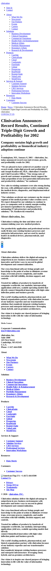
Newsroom (11, 360)
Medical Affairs (13, 389)
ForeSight (10, 416)
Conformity (11, 414)
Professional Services (15, 448)
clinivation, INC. (16, 494)
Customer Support (14, 441)
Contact (9, 369)
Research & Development (17, 396)
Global (9, 419)
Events (9, 365)
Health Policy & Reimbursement (20, 387)
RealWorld (11, 423)
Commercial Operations (16, 384)
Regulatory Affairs (14, 394)
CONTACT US (7, 114)
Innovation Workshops (16, 450)
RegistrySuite (12, 426)
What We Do (12, 357)
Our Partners (12, 362)
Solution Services (13, 443)
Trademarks (11, 487)
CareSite (10, 407)
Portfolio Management (16, 392)
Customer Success (14, 471)
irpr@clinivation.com (10, 331)
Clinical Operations (14, 382)
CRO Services (12, 446)
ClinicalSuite (12, 409)
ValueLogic (11, 428)
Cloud (9, 411)
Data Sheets (11, 461)
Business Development (16, 380)
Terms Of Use (12, 485)
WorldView (11, 431)
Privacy (9, 482)
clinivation (5, 3)
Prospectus (11, 421)
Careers (9, 367)
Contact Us (6, 478)
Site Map (10, 490)
